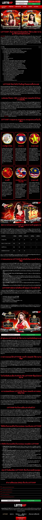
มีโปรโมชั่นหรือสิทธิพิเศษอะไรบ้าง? (11, 80)
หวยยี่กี (7, 57)
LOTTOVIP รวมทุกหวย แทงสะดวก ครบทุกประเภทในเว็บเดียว (14, 52)
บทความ (3, 7)
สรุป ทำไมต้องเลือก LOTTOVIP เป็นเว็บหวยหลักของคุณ (13, 73)
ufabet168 (6, 116)
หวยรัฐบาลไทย (8, 53)
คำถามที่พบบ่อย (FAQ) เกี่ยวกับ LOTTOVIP (11, 74)
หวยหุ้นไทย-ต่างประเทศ (9, 58)
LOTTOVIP (4, 6)
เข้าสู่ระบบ (11, 6)
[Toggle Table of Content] (39, 47)
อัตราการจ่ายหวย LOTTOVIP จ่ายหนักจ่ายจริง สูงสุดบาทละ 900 (14, 60)
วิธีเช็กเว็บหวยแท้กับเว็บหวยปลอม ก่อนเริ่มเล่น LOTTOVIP (14, 70)
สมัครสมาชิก (18, 6)
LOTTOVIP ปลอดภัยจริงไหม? (10, 76)
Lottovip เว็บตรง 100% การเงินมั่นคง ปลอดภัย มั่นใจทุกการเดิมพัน (15, 51)
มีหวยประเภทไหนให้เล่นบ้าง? (7, 492)
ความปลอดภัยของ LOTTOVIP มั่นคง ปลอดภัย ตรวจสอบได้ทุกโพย (15, 68)
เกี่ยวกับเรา (24, 514)
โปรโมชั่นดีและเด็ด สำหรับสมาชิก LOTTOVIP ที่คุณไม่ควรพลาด (15, 67)
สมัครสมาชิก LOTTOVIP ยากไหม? (11, 75)
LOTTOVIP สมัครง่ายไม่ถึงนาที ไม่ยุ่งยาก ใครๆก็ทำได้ (13, 63)
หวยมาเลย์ (7, 59)
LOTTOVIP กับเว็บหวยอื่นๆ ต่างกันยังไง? (11, 69)
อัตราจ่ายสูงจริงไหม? (9, 79)
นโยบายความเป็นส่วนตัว (34, 514)
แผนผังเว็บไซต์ (21, 515)
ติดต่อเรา (18, 514)
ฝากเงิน (24, 6)
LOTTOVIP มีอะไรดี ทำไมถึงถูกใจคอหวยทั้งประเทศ (12, 50)
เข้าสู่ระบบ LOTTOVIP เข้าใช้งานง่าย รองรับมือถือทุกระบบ (14, 64)
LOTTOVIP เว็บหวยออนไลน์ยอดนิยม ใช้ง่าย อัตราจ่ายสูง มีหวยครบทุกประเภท (17, 48)
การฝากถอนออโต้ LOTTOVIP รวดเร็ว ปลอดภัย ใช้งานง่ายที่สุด (14, 65)
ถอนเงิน (30, 6)
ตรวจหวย (36, 6)
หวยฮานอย (7, 56)
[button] (21, 487)
